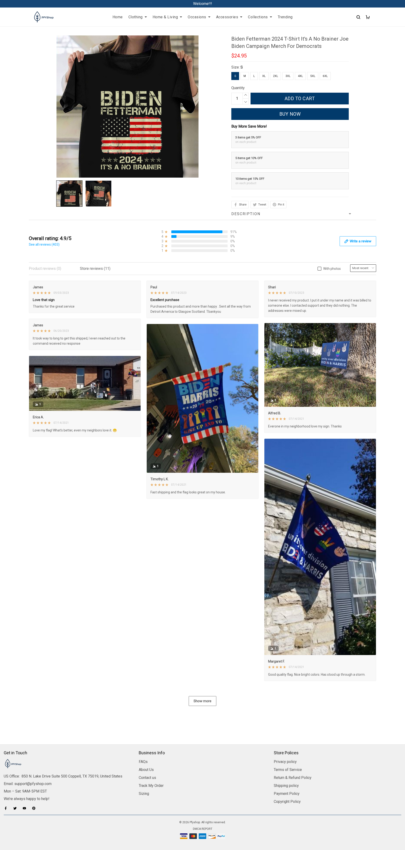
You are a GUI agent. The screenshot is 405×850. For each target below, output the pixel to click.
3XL (287, 76)
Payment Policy (287, 793)
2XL (275, 76)
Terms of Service (288, 769)
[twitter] (16, 808)
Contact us (147, 777)
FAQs (143, 761)
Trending (285, 17)
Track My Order (151, 785)
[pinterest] (35, 808)
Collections (258, 17)
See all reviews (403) (44, 244)
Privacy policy (285, 761)
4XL (300, 76)
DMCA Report (202, 829)
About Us (146, 769)
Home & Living (165, 17)
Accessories (227, 17)
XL (264, 76)
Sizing (144, 793)
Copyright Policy (287, 801)
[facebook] (7, 808)
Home (117, 17)
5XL (312, 76)
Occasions (197, 17)
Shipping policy (286, 785)
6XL (325, 76)
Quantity (238, 88)
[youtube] (25, 808)
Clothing (135, 17)
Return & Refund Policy (292, 777)
